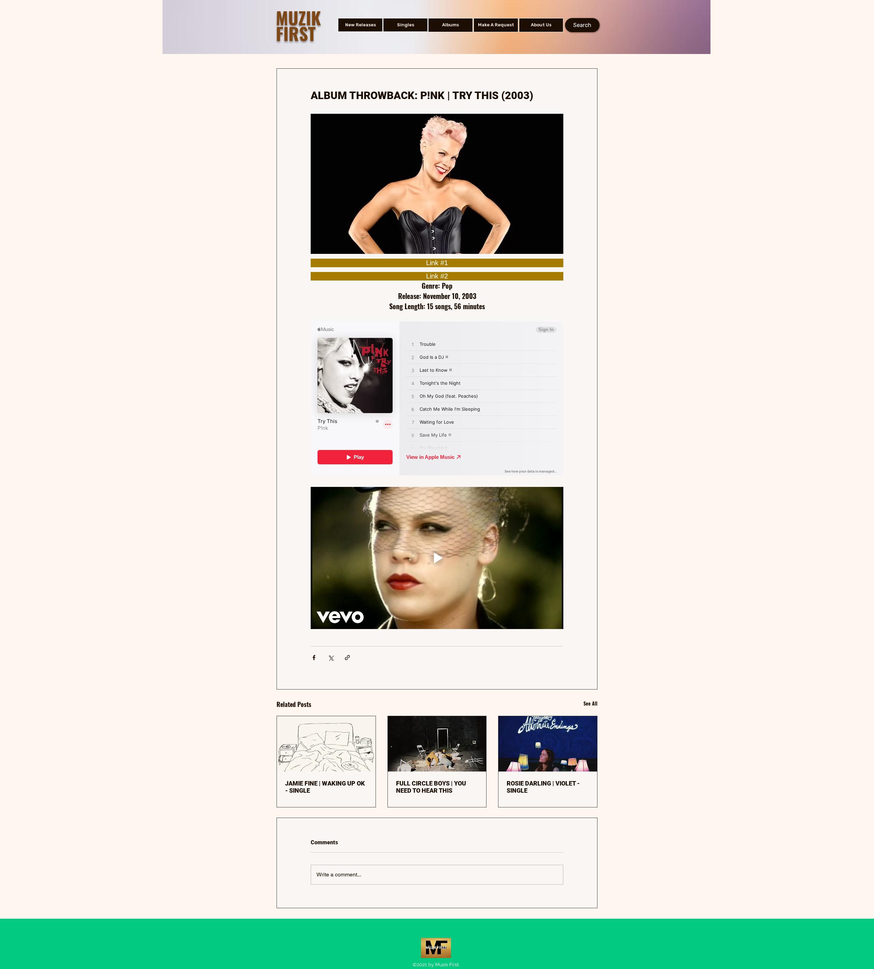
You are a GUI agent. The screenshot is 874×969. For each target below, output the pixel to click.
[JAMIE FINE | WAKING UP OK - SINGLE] (326, 744)
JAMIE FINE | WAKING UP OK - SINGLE (325, 787)
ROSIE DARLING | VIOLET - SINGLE (543, 787)
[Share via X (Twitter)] (330, 657)
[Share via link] (347, 657)
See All (590, 703)
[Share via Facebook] (314, 657)
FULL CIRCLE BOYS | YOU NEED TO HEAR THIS (431, 787)
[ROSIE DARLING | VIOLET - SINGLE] (547, 744)
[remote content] (437, 263)
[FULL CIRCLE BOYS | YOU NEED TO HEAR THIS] (437, 744)
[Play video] (437, 558)
